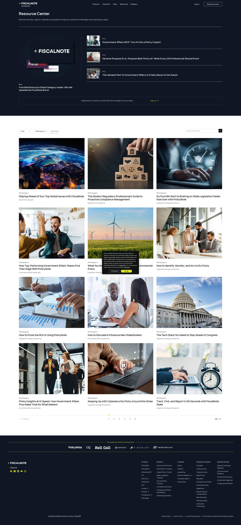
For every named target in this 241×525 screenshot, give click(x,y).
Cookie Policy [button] (122, 265)
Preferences (114, 271)
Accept (126, 271)
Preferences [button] (127, 267)
